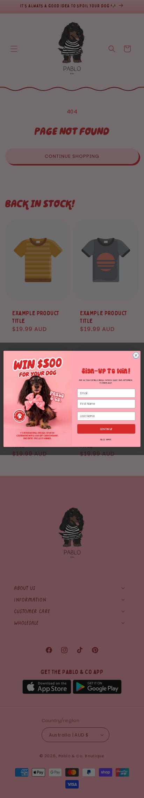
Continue (106, 429)
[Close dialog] (136, 355)
